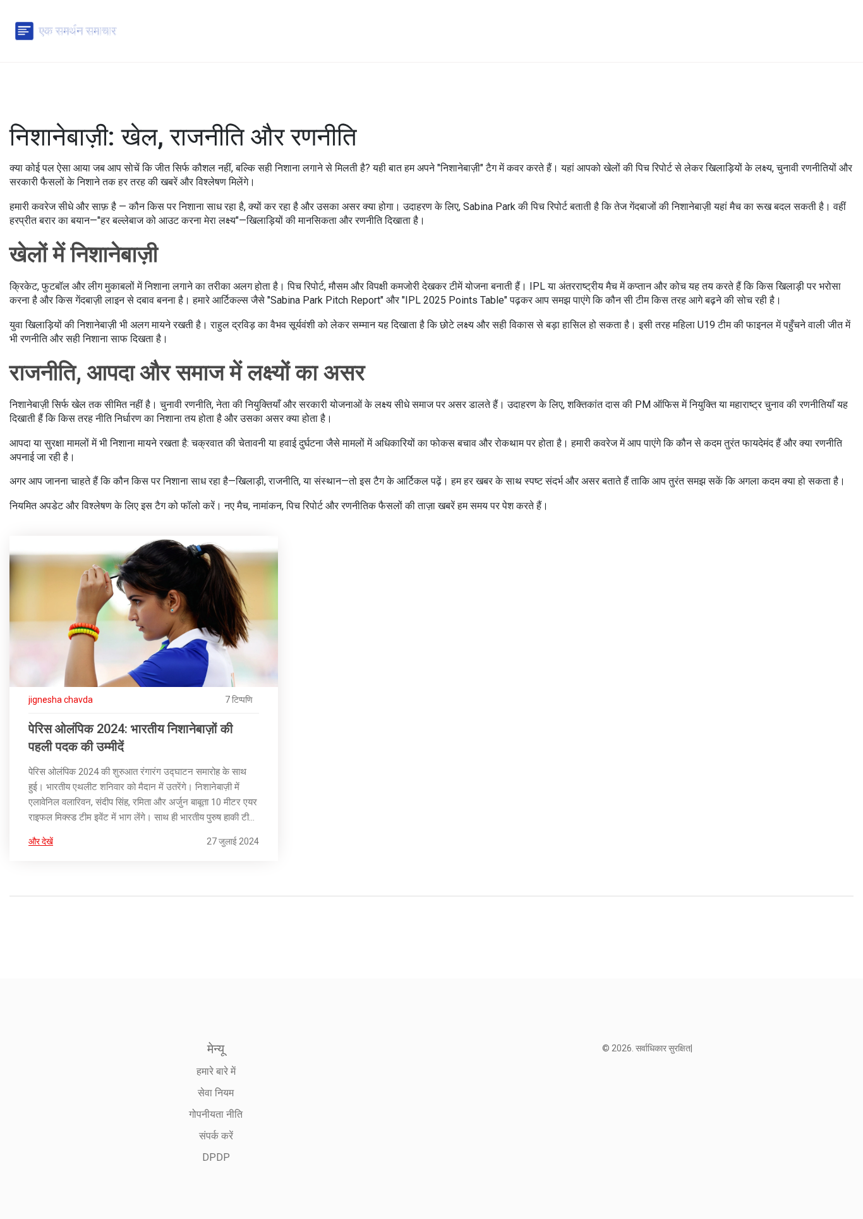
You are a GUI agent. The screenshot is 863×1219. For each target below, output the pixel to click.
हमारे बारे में (216, 1071)
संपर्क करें (216, 1136)
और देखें (40, 841)
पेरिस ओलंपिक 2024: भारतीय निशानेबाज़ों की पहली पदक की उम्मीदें (130, 737)
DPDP (216, 1157)
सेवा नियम (216, 1093)
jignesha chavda (60, 700)
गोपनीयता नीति (216, 1114)
